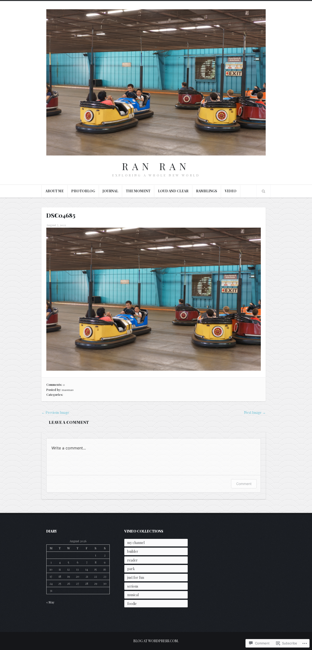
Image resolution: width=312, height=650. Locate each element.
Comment (244, 484)
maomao (68, 390)
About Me (54, 191)
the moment (138, 191)
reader (132, 560)
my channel (136, 542)
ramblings (206, 191)
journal (110, 191)
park (131, 568)
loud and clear (173, 191)
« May (50, 602)
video (230, 191)
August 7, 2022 (56, 225)
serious (132, 586)
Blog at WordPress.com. (156, 641)
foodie (132, 603)
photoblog (83, 191)
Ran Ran (156, 166)
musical (133, 594)
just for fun (135, 577)
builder (132, 551)
